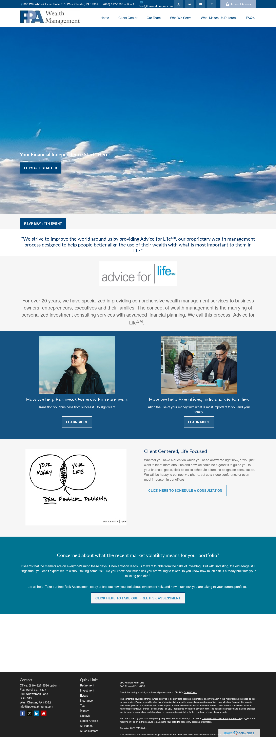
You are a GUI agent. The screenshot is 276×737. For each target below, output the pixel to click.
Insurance (86, 700)
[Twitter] (178, 4)
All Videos (86, 726)
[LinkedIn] (189, 4)
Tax (82, 705)
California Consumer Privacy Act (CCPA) (222, 718)
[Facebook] (211, 4)
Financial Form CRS (134, 682)
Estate (84, 695)
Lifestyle (85, 716)
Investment (87, 690)
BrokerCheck (190, 692)
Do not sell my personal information (194, 721)
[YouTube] (200, 4)
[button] (105, 17)
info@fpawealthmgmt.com (156, 6)
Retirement (87, 685)
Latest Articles (89, 721)
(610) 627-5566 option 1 (118, 4)
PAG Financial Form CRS (132, 686)
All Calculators (89, 731)
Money (84, 711)
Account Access (241, 4)
